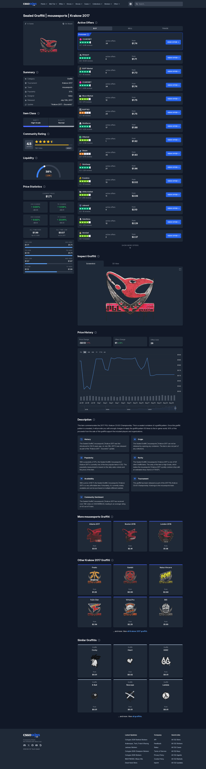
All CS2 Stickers (177, 743)
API (155, 740)
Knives (69, 4)
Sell (130, 28)
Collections (96, 4)
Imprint (156, 763)
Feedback (157, 743)
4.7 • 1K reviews (84, 74)
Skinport (85, 55)
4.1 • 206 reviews (85, 198)
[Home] (31, 4)
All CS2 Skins (176, 740)
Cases (86, 4)
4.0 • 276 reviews (85, 225)
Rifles (61, 4)
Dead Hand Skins (131, 763)
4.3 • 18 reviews (84, 211)
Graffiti (69, 79)
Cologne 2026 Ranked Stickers (136, 740)
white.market (87, 192)
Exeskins (85, 178)
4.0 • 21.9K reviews (86, 143)
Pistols (43, 4)
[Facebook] (33, 745)
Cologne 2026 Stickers (133, 755)
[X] (29, 745)
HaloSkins (86, 219)
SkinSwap (86, 164)
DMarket (85, 137)
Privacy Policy (159, 755)
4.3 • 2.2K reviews (85, 170)
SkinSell (85, 233)
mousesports (67, 87)
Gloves (78, 4)
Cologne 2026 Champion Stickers (137, 751)
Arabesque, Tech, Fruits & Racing (137, 743)
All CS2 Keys (175, 751)
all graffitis (137, 716)
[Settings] (130, 4)
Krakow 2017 (67, 83)
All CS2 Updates (177, 763)
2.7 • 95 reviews (85, 115)
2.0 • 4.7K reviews (85, 157)
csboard (85, 205)
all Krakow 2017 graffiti (137, 631)
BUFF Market (87, 68)
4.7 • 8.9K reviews (86, 45)
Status (156, 747)
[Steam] (41, 745)
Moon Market (87, 96)
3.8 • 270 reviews (85, 102)
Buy (95, 28)
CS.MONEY (87, 39)
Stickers (107, 4)
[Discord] (25, 745)
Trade (165, 28)
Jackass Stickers (131, 747)
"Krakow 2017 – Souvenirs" (61, 104)
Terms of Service (160, 751)
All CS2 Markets (177, 759)
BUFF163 (85, 109)
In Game (30, 24)
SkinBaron (86, 123)
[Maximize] (180, 269)
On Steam (68, 24)
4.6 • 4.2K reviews (85, 129)
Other (116, 4)
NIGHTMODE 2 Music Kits (134, 759)
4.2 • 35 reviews (85, 184)
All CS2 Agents (176, 755)
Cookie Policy (159, 759)
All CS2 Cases (176, 747)
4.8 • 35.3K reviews (86, 61)
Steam (84, 151)
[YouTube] (37, 745)
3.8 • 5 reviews (84, 239)
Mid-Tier (52, 4)
